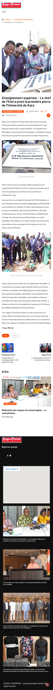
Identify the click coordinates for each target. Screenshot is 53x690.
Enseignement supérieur (23, 19)
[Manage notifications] (47, 685)
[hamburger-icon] (4, 12)
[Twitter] (10, 456)
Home (7, 19)
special (15, 336)
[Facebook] (7, 456)
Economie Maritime (14, 406)
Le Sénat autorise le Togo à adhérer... (23, 412)
